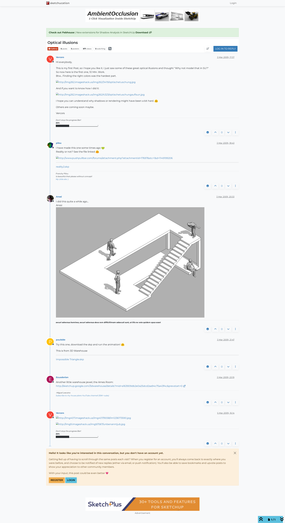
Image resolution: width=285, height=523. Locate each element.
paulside (60, 339)
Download (142, 32)
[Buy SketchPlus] (143, 504)
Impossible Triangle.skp (70, 359)
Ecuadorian (62, 377)
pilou (58, 143)
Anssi (59, 196)
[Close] (235, 453)
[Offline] (51, 144)
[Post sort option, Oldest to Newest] (208, 49)
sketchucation (59, 3)
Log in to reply (225, 48)
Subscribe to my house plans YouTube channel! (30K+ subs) (82, 395)
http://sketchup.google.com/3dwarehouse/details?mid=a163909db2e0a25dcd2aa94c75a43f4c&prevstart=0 (119, 386)
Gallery (53, 49)
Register (57, 480)
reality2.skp (62, 166)
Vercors (60, 57)
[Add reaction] (207, 132)
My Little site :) (62, 179)
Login (71, 480)
